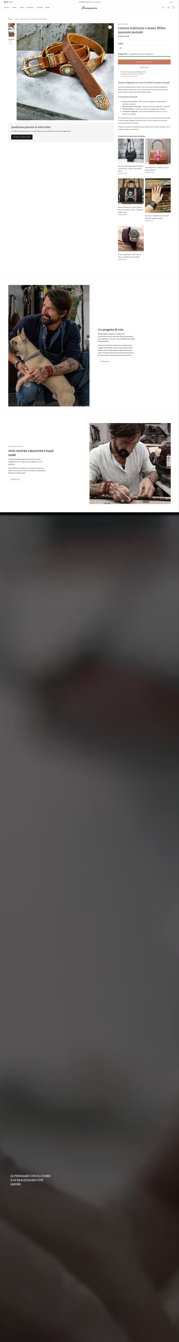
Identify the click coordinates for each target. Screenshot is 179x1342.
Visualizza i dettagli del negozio (129, 76)
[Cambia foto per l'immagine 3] (11, 41)
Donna (6, 7)
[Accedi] (168, 7)
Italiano (171, 2)
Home (10, 19)
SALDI (22, 7)
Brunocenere (123, 24)
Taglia (120, 43)
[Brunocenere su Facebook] (5, 2)
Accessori (30, 7)
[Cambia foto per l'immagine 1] (11, 26)
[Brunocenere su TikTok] (12, 2)
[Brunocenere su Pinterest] (7, 2)
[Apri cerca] (163, 7)
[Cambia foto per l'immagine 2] (11, 34)
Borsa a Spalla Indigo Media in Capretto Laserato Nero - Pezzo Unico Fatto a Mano (130, 168)
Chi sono (40, 7)
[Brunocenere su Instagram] (9, 2)
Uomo (14, 7)
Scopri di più (105, 361)
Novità (47, 7)
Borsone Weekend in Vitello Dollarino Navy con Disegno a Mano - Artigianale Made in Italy (130, 209)
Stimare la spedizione (21, 137)
